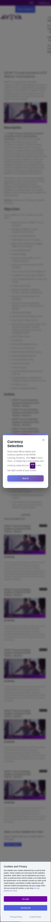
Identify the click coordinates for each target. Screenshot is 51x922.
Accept (25, 899)
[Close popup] (43, 439)
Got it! (26, 478)
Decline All (25, 908)
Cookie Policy (35, 917)
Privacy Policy (16, 917)
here (33, 458)
